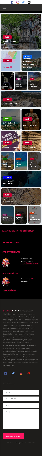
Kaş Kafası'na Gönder (13, 436)
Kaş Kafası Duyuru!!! (26, 258)
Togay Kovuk (8, 47)
